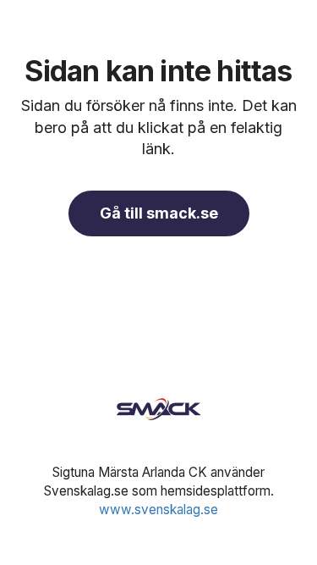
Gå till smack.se (159, 213)
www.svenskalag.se (158, 509)
